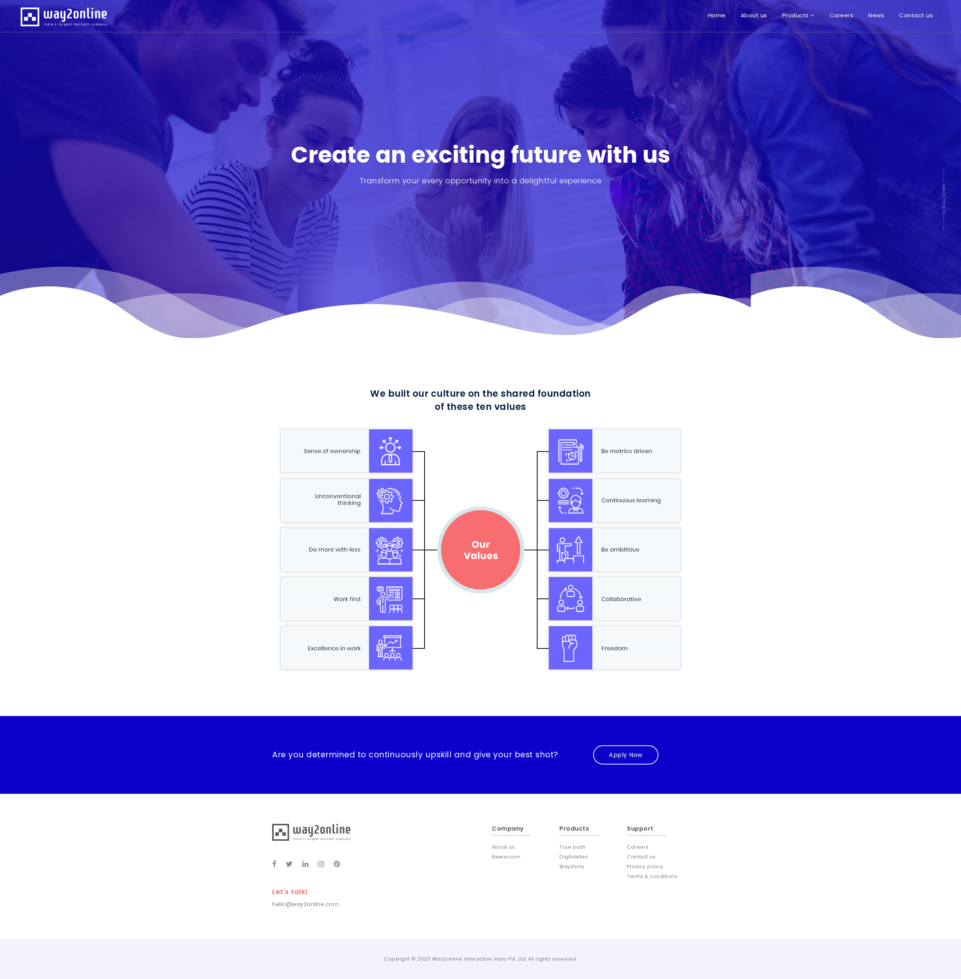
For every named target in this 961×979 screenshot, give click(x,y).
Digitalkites (573, 856)
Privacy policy (645, 866)
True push (572, 847)
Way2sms (571, 866)
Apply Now (626, 755)
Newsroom (506, 856)
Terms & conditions (652, 876)
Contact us (641, 856)
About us (503, 847)
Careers (638, 847)
